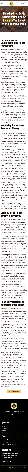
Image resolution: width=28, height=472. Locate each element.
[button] (2, 3)
